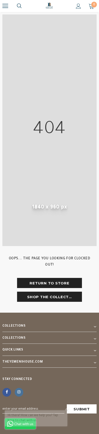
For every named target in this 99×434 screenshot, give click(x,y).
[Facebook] (6, 392)
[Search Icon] (19, 6)
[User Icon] (78, 6)
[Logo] (49, 5)
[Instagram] (19, 392)
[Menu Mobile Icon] (5, 6)
